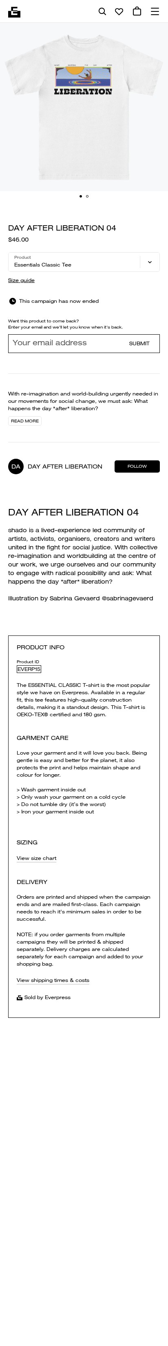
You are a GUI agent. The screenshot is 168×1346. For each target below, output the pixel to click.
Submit (139, 343)
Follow (137, 466)
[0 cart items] (137, 11)
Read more (25, 421)
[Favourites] (119, 11)
